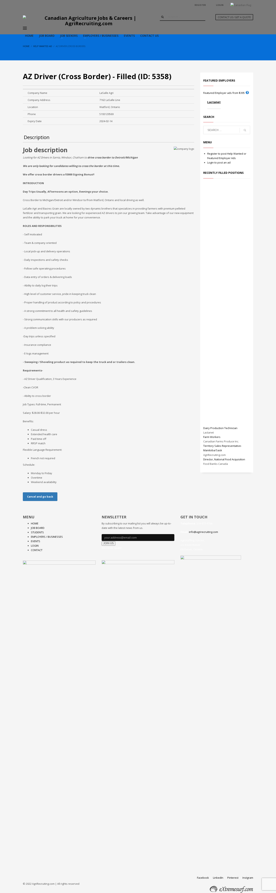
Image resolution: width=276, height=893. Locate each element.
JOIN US (108, 543)
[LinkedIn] (44, 5)
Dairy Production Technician (220, 426)
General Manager (214, 466)
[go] (162, 17)
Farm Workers (211, 435)
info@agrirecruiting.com (203, 532)
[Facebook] (26, 5)
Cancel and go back (40, 496)
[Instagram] (38, 5)
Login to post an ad (219, 162)
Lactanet (214, 102)
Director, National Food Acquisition (224, 457)
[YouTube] (32, 5)
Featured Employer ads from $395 (224, 93)
